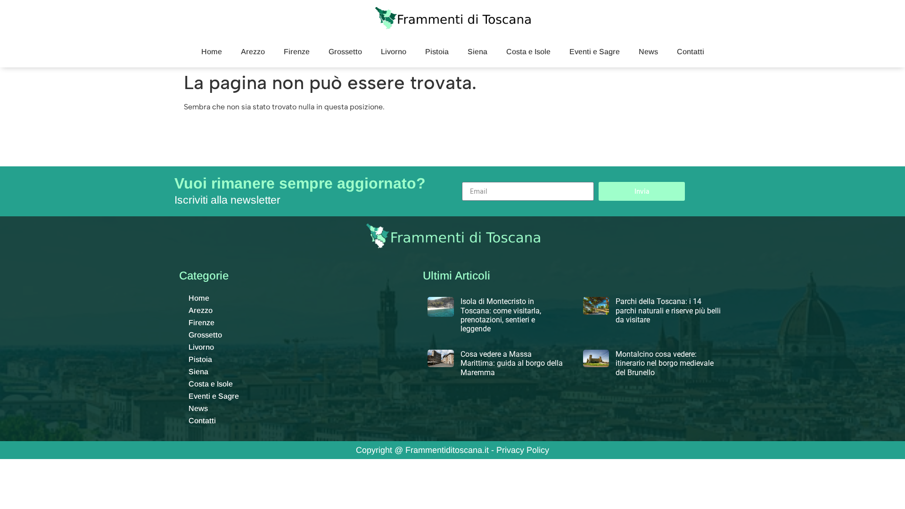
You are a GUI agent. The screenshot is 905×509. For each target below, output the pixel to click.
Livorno (393, 52)
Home (211, 52)
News (648, 52)
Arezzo (253, 52)
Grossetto (345, 52)
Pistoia (437, 52)
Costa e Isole (528, 52)
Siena (477, 52)
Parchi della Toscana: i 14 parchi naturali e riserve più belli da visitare (668, 310)
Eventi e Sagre (594, 52)
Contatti (690, 52)
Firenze (297, 52)
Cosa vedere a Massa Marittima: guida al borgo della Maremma (512, 363)
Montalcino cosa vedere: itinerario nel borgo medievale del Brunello (665, 363)
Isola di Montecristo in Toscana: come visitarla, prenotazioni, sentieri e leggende (501, 315)
